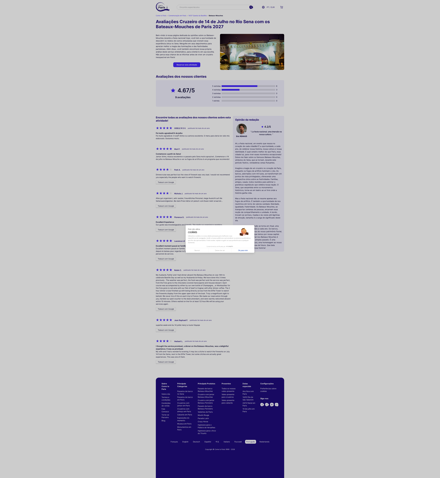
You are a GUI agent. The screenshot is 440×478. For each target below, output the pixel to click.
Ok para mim (243, 250)
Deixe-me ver (220, 250)
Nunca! (197, 250)
